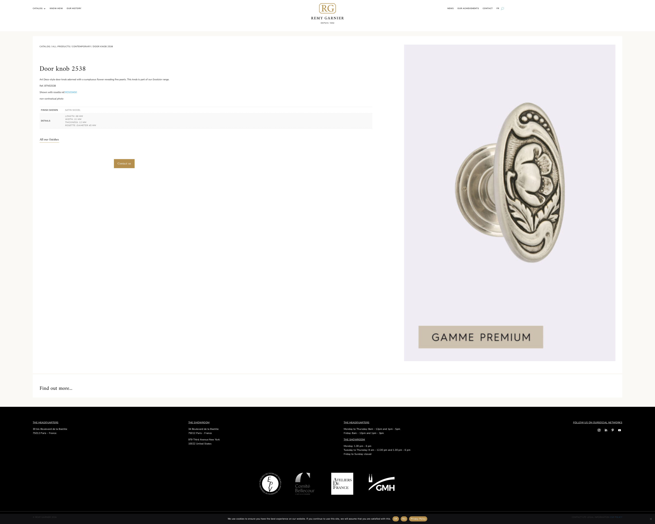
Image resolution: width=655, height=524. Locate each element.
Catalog (38, 8)
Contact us (124, 163)
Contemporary (81, 46)
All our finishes (49, 139)
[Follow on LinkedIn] (606, 430)
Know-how (56, 8)
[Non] (650, 519)
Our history (74, 8)
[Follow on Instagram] (599, 430)
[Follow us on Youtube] (619, 430)
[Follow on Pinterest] (612, 430)
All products (61, 46)
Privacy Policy (418, 518)
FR (498, 8)
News (450, 8)
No (404, 518)
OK (395, 518)
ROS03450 (71, 92)
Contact (488, 8)
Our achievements (468, 8)
